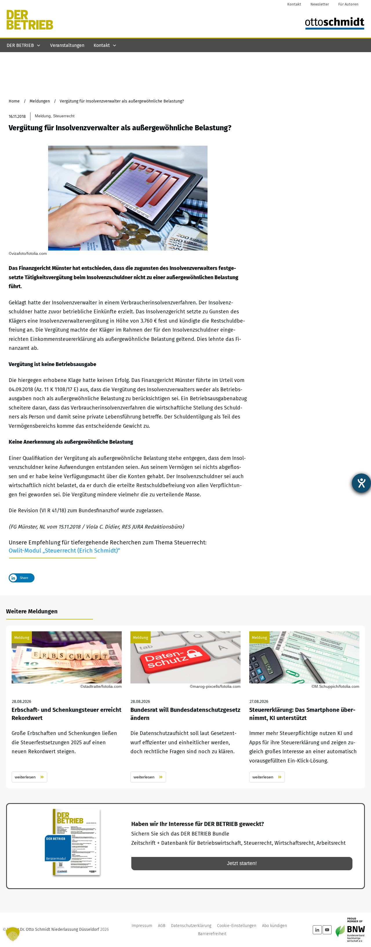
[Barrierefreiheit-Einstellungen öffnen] (361, 483)
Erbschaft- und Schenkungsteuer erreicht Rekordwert (67, 707)
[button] (13, 934)
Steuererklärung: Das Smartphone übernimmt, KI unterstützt (304, 707)
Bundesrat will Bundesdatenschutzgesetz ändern (185, 707)
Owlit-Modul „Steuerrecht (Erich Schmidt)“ (64, 550)
